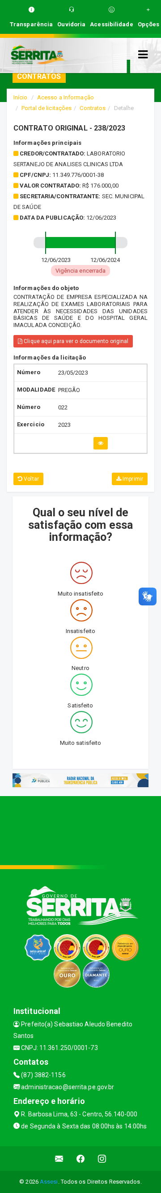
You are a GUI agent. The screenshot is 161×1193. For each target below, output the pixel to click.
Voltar (30, 479)
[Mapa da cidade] (80, 829)
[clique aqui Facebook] (81, 1158)
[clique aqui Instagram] (102, 1158)
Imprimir (132, 479)
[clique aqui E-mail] (59, 1158)
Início (20, 97)
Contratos (93, 108)
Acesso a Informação (65, 97)
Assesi (49, 1181)
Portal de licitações (46, 108)
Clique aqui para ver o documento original (75, 341)
